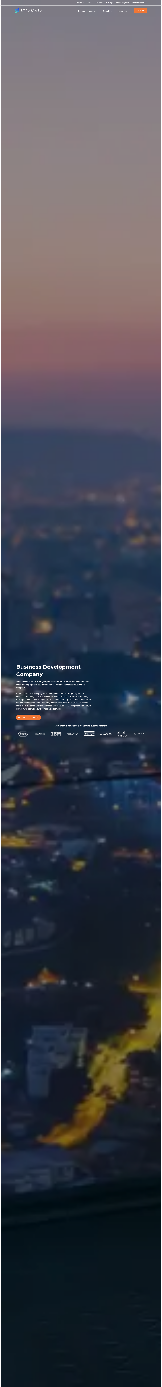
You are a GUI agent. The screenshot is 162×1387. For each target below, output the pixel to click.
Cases (90, 3)
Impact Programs (122, 3)
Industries (80, 3)
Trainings (109, 3)
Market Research (138, 3)
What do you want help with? (74, 702)
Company (66, 691)
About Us (122, 11)
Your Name (67, 680)
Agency (92, 11)
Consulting (107, 11)
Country (85, 691)
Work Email (87, 680)
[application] (97, 11)
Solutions (99, 3)
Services (81, 11)
